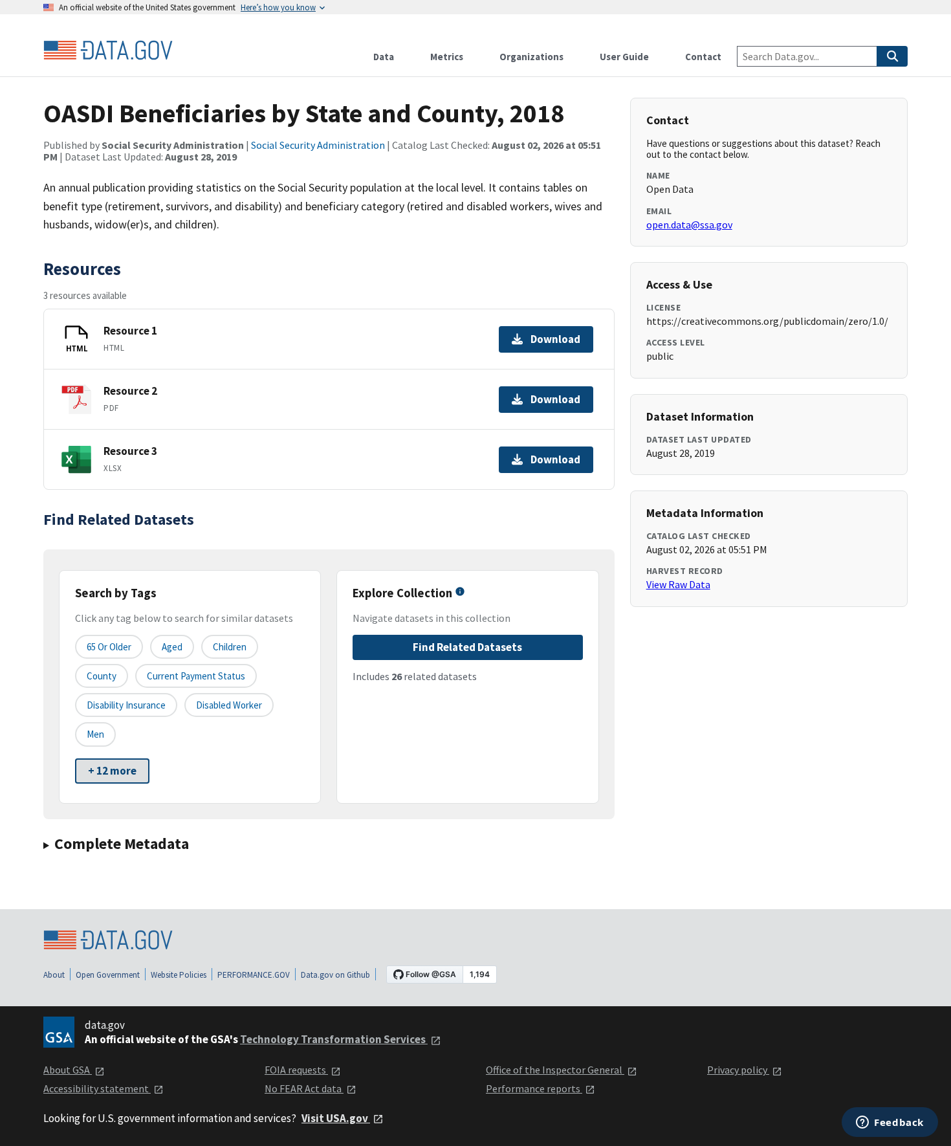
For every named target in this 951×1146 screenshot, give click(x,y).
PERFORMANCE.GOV (253, 974)
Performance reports (534, 1088)
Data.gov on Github (335, 974)
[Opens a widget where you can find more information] (890, 1123)
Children (229, 647)
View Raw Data (678, 584)
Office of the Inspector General (555, 1069)
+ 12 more (112, 771)
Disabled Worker (229, 705)
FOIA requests (296, 1069)
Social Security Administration (318, 144)
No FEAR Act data (304, 1088)
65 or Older (109, 647)
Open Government (108, 974)
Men (95, 734)
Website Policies (178, 974)
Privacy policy (738, 1069)
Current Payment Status (196, 676)
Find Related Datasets (467, 647)
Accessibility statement (97, 1088)
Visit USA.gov (335, 1118)
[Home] (108, 50)
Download (555, 339)
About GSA (67, 1069)
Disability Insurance (126, 705)
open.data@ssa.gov (689, 224)
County (101, 676)
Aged (172, 647)
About (54, 974)
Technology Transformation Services (334, 1039)
